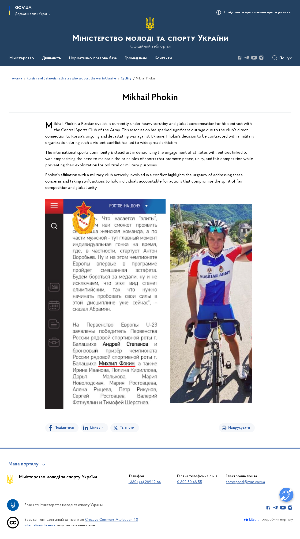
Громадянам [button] (136, 58)
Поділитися (64, 428)
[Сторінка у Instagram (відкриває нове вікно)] (261, 57)
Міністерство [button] (21, 58)
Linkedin (96, 428)
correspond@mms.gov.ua (245, 482)
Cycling (126, 78)
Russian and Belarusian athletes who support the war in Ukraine (71, 78)
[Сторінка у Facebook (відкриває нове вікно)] (239, 57)
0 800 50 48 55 (189, 482)
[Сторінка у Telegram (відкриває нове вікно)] (247, 57)
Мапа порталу (23, 464)
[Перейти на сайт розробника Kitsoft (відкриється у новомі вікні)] (251, 519)
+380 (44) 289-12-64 (144, 482)
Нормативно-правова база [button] (93, 58)
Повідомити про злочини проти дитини (257, 12)
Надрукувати (239, 428)
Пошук (285, 58)
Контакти (163, 58)
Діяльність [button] (51, 58)
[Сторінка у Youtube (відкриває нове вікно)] (254, 57)
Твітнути (127, 428)
